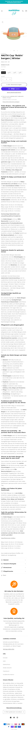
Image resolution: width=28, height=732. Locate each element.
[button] (2, 11)
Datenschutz (6, 664)
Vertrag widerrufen (8, 649)
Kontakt (5, 657)
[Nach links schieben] (10, 50)
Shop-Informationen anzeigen (11, 101)
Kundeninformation (8, 674)
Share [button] (4, 575)
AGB (4, 661)
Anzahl (3, 76)
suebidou (15, 729)
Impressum (6, 671)
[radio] (3, 72)
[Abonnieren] (23, 712)
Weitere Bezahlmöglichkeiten (14, 92)
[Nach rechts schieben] (17, 50)
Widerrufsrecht (7, 667)
